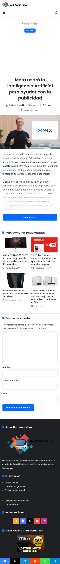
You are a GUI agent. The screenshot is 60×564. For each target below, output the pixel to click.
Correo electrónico (12, 380)
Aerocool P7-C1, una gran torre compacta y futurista (15, 293)
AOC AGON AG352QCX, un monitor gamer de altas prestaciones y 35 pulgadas (15, 260)
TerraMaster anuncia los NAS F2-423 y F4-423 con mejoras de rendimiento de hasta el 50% (43, 296)
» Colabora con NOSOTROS (15, 500)
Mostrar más (29, 217)
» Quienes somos (11, 482)
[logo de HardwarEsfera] (14, 4)
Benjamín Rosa (15, 105)
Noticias (34, 23)
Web (4, 393)
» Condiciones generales (14, 486)
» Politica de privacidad (13, 490)
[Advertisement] (30, 55)
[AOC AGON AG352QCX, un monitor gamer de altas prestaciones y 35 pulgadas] (15, 244)
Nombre (7, 367)
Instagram (9, 169)
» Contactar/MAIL (11, 504)
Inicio (26, 23)
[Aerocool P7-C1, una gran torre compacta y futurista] (15, 280)
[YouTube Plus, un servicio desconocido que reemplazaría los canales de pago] (44, 244)
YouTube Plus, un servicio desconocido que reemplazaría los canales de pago (43, 260)
